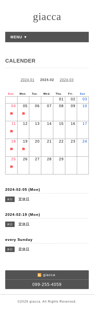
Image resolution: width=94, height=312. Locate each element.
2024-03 (67, 80)
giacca (47, 16)
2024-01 (27, 80)
